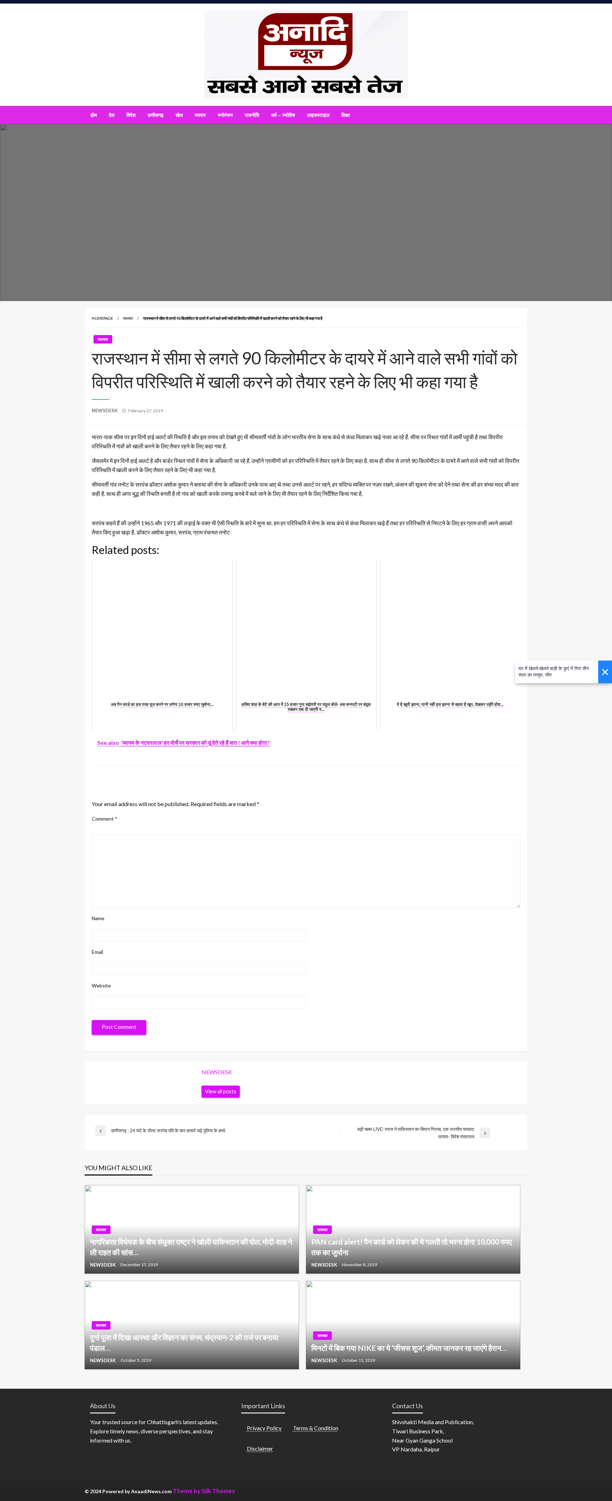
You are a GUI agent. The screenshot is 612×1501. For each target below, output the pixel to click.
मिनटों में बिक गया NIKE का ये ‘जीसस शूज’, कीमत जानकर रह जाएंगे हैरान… (409, 1347)
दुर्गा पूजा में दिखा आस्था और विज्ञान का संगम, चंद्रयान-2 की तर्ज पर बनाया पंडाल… (184, 1342)
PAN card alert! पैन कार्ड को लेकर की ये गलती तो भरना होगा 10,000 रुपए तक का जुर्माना (411, 1246)
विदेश (131, 115)
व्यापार (200, 115)
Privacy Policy (264, 1427)
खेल (179, 115)
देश (111, 115)
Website (101, 985)
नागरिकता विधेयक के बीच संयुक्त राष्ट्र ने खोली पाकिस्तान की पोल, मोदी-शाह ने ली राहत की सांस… (191, 1246)
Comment (104, 819)
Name (98, 918)
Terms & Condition (315, 1427)
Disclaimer (260, 1448)
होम (94, 115)
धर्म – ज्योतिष (283, 115)
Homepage (102, 318)
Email (97, 952)
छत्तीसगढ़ (156, 115)
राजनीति (252, 115)
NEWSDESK (105, 410)
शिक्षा (345, 115)
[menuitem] (94, 115)
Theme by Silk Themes (204, 1491)
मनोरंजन (225, 115)
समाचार (128, 318)
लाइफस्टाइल (318, 115)
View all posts (220, 1091)
